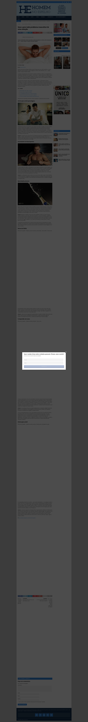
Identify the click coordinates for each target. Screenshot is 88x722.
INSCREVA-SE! (44, 366)
